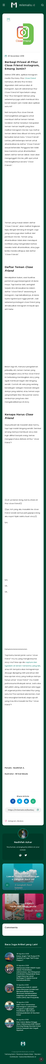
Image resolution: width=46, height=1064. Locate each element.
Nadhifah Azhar (23, 842)
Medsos (20, 821)
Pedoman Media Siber (25, 1054)
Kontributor (14, 1057)
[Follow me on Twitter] (26, 855)
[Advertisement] (23, 193)
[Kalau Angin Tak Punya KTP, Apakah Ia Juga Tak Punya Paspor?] (9, 957)
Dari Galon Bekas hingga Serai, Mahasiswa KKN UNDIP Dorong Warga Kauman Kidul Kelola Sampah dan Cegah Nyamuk (29, 1026)
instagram (12, 821)
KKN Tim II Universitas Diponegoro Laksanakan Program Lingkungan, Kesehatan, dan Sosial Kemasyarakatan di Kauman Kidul (28, 1010)
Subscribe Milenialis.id (27, 1057)
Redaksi (37, 1054)
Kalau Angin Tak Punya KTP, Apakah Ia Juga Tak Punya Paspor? (28, 958)
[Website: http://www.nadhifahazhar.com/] (20, 855)
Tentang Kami (10, 1054)
